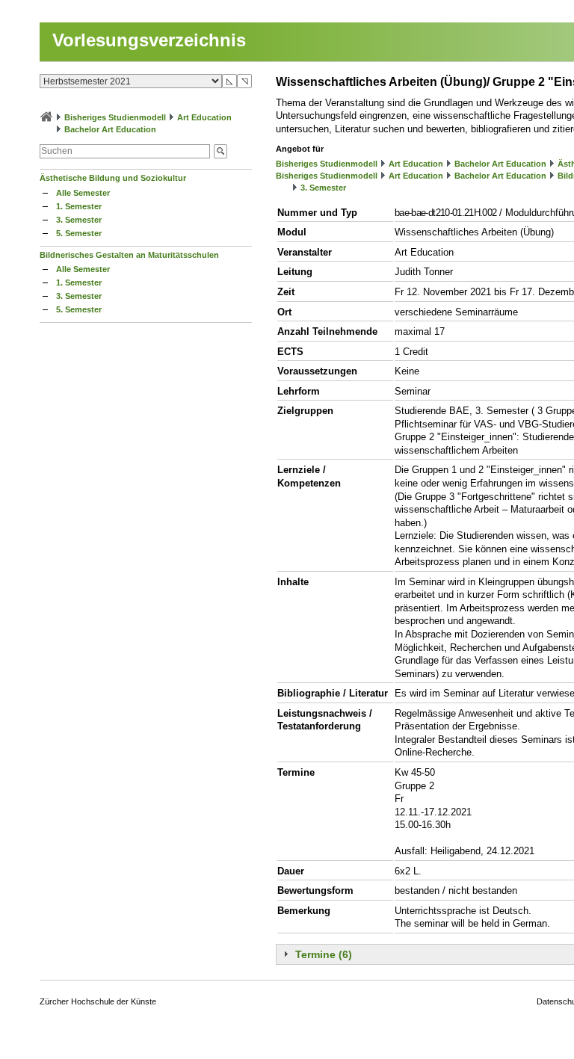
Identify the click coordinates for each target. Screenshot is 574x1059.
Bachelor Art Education (110, 129)
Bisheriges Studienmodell (115, 117)
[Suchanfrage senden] (220, 151)
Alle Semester (83, 192)
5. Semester (79, 233)
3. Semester (79, 219)
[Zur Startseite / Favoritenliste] (46, 117)
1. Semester (79, 206)
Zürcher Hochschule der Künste (98, 1001)
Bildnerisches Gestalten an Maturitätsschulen (129, 254)
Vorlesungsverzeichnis (149, 40)
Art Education (204, 117)
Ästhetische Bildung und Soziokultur (113, 177)
